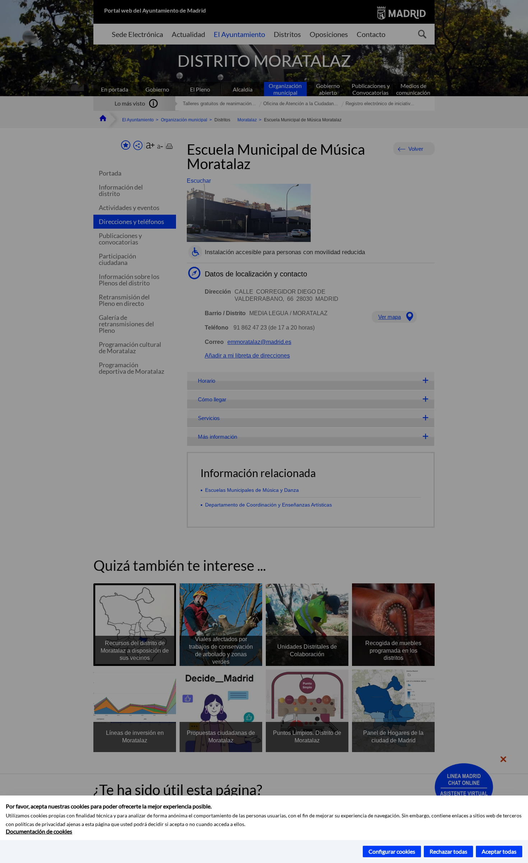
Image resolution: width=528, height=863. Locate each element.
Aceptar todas (499, 851)
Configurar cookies (392, 851)
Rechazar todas (448, 851)
